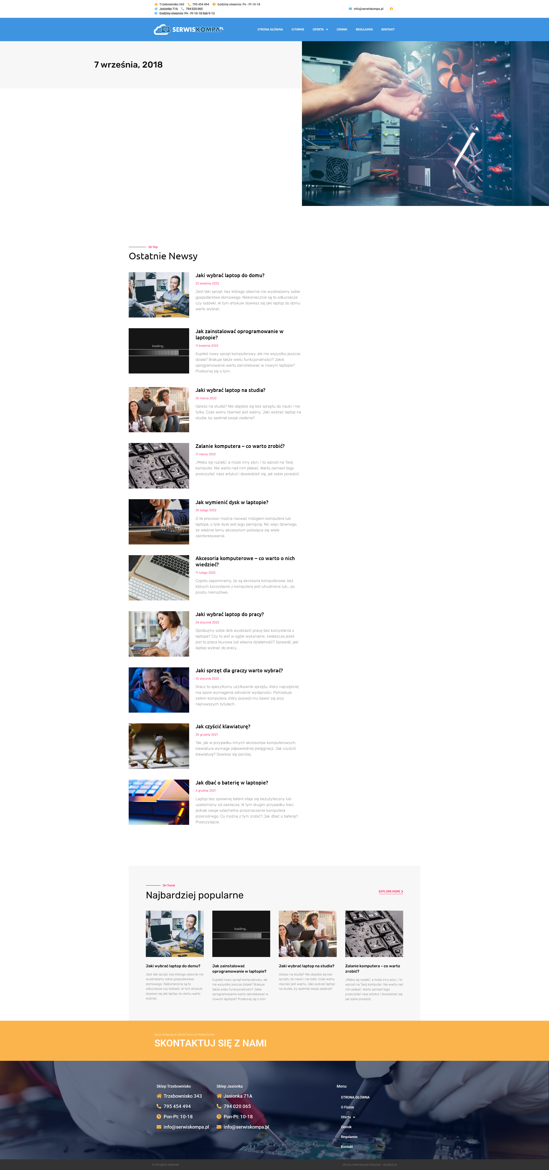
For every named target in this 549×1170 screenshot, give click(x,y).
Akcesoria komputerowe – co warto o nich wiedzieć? (245, 561)
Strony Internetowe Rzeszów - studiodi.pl (370, 1164)
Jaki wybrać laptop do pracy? (230, 614)
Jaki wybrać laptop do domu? (230, 275)
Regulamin (364, 29)
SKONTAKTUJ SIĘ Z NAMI (210, 1043)
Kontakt (388, 29)
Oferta (318, 29)
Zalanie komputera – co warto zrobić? (240, 446)
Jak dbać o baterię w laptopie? (232, 782)
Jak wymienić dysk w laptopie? (232, 502)
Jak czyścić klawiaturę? (223, 726)
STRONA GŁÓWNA (270, 29)
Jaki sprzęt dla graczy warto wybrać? (239, 670)
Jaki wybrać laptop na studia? (230, 390)
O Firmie (298, 29)
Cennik (342, 29)
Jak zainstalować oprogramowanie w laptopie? (240, 334)
